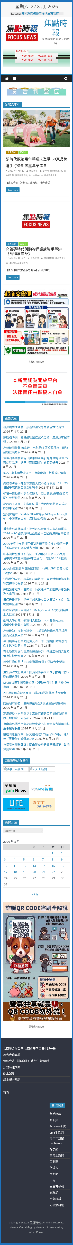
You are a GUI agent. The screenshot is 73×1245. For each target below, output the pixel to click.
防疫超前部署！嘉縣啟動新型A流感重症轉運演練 (34, 703)
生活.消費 (11, 152)
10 (5, 866)
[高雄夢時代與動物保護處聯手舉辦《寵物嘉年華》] (36, 204)
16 (62, 866)
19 (24, 872)
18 (15, 872)
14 (43, 866)
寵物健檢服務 (56, 170)
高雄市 (23, 152)
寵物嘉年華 (49, 258)
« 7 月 (35, 894)
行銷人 (54, 1168)
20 (34, 872)
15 (53, 866)
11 (15, 866)
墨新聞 (54, 1174)
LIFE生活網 (57, 1132)
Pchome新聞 (58, 1126)
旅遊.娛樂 (11, 243)
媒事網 (54, 1149)
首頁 (6, 1092)
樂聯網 (54, 1193)
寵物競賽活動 (21, 175)
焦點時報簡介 (12, 1067)
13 (34, 866)
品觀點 (54, 1162)
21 (43, 872)
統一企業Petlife (36, 175)
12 (24, 866)
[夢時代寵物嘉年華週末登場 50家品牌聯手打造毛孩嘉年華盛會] (36, 112)
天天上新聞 (57, 1155)
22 (53, 872)
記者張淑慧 (60, 258)
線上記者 (9, 1073)
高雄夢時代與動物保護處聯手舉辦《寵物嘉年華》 (34, 251)
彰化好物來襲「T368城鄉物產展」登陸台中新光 (34, 662)
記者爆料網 (57, 1205)
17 (5, 872)
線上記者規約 (12, 1080)
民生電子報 (57, 1186)
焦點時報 (55, 28)
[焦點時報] (7, 78)
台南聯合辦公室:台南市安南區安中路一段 (29, 1048)
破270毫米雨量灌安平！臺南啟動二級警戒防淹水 (34, 473)
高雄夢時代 (22, 262)
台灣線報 (55, 1199)
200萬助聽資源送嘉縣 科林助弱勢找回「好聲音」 (36, 693)
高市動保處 (11, 262)
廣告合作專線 (12, 1055)
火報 (52, 1180)
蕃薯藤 (54, 1120)
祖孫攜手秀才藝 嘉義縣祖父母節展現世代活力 (33, 427)
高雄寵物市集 (50, 175)
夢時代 (46, 170)
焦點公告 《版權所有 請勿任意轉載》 (27, 1061)
